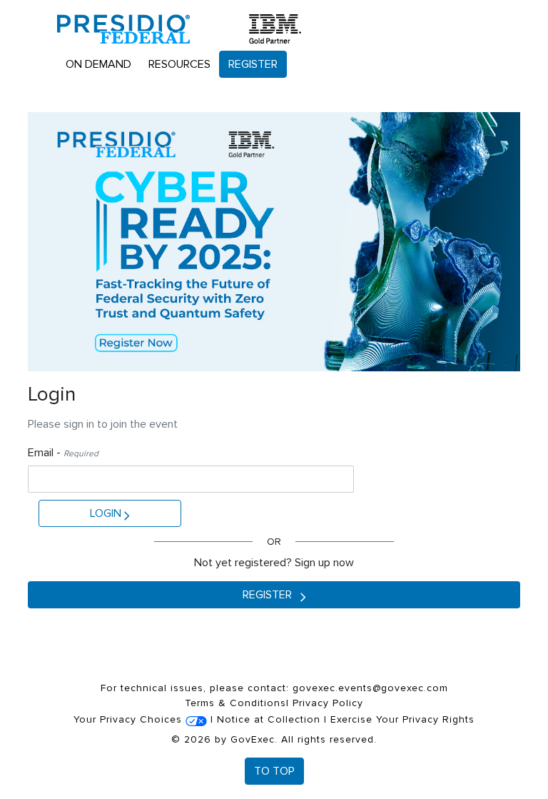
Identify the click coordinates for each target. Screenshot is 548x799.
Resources (179, 64)
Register (253, 64)
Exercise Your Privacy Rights (402, 719)
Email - (63, 453)
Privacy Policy (328, 703)
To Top (274, 771)
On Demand (98, 64)
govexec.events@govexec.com (370, 688)
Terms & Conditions (235, 703)
